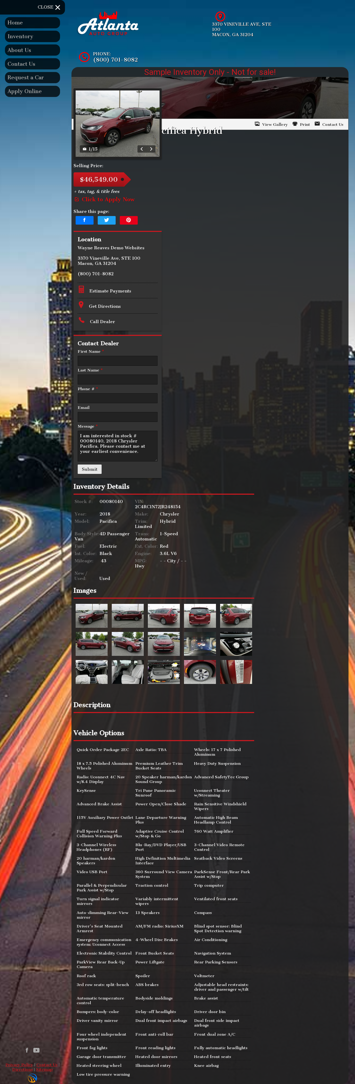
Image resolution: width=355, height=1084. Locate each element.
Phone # (88, 389)
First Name (91, 351)
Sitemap (44, 1069)
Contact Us (46, 1064)
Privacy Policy (19, 1064)
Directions (22, 1069)
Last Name (90, 370)
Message (88, 426)
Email (83, 407)
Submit (89, 469)
